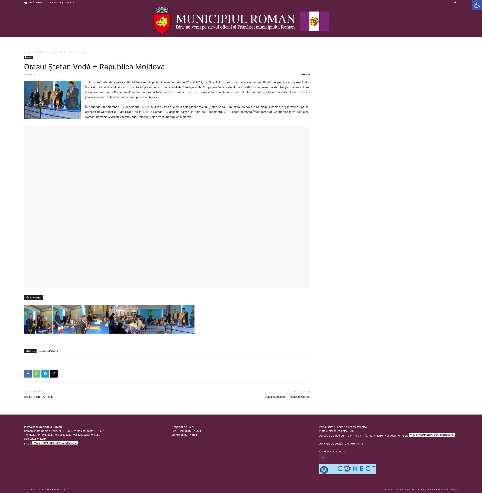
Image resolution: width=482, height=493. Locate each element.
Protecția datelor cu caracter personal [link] (438, 489)
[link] (477, 5)
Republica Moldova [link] (48, 350)
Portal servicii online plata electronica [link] (343, 427)
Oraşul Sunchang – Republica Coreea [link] (287, 396)
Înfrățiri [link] (38, 52)
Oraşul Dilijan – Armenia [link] (38, 396)
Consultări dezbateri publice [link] (400, 489)
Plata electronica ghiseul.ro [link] (336, 431)
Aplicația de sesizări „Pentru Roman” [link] (342, 443)
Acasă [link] (27, 52)
